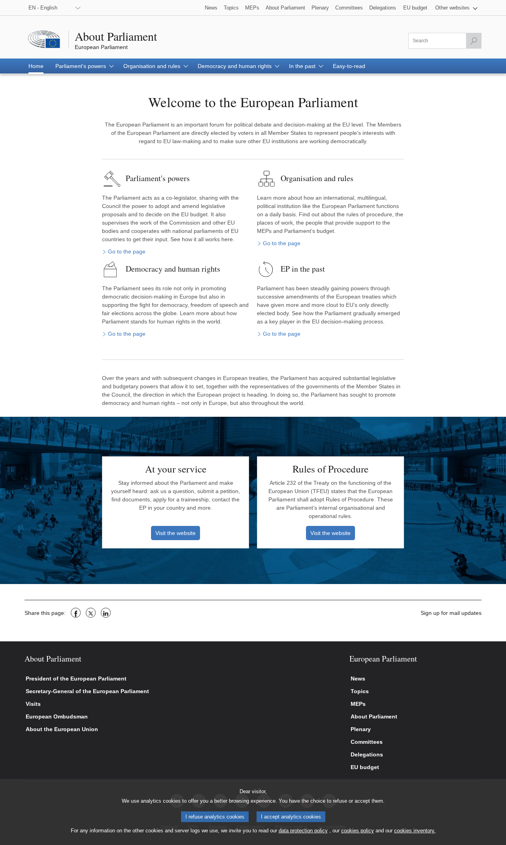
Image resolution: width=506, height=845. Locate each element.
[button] (456, 7)
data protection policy (303, 831)
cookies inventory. (415, 831)
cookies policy (357, 831)
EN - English (42, 8)
